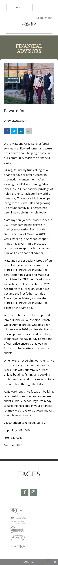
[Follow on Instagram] (33, 492)
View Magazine (15, 121)
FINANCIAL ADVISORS (29, 48)
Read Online (44, 18)
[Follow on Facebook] (24, 492)
